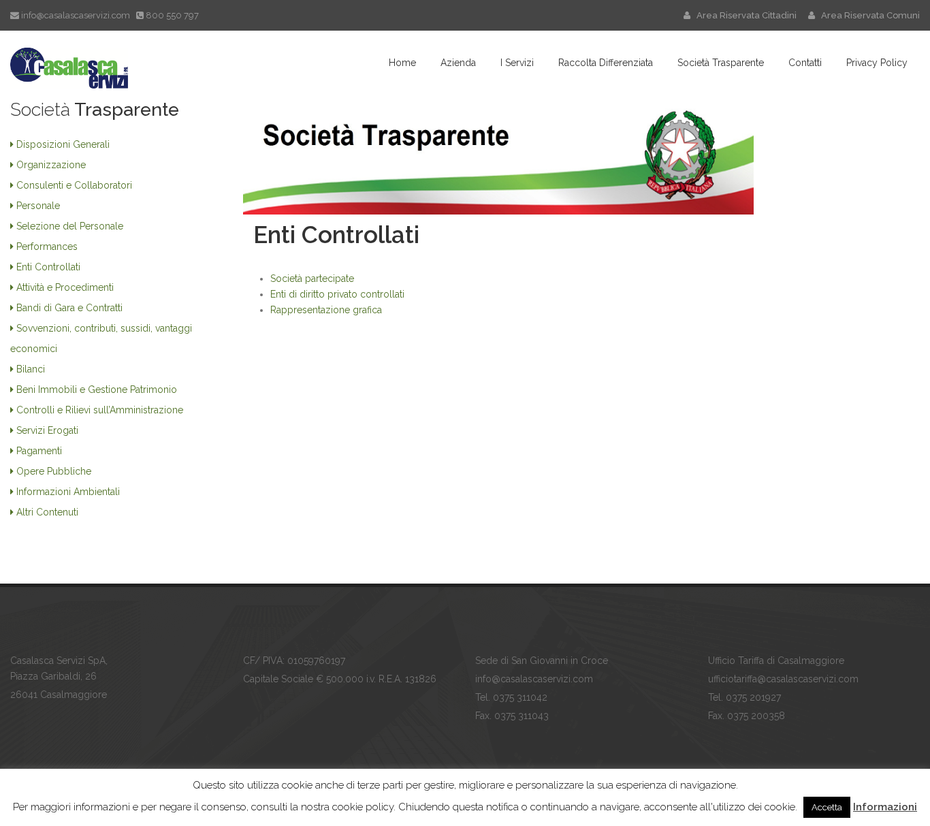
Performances (47, 246)
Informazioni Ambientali (68, 491)
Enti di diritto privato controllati (337, 294)
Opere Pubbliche (53, 471)
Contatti (805, 62)
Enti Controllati (48, 266)
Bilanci (30, 369)
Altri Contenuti (47, 512)
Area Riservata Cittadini (744, 15)
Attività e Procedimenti (65, 287)
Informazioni (885, 807)
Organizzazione (51, 164)
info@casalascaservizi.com (75, 15)
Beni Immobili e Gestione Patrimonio (96, 389)
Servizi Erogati (47, 430)
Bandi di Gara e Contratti (69, 307)
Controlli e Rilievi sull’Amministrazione (99, 409)
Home (402, 62)
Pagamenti (39, 450)
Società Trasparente (720, 62)
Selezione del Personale (69, 226)
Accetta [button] (827, 807)
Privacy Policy (877, 62)
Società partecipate (312, 278)
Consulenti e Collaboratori (74, 185)
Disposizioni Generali (63, 144)
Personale (38, 205)
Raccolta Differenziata (605, 62)
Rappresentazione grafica (326, 309)
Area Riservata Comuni (867, 15)
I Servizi (517, 62)
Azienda (458, 62)
